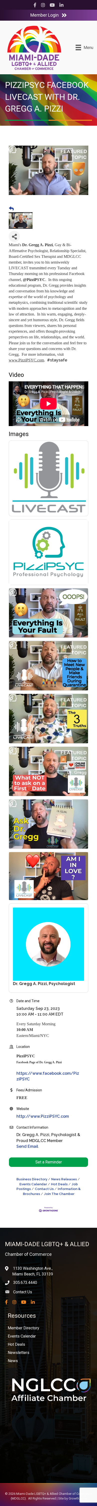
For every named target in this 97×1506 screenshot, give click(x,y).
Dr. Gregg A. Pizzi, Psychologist (44, 983)
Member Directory (23, 1328)
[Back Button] (11, 208)
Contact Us (44, 1189)
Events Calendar (22, 1336)
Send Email (27, 1146)
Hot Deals (59, 1184)
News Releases (64, 1179)
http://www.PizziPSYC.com (42, 1116)
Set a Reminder (48, 1162)
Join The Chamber (59, 1194)
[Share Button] (14, 236)
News (13, 1360)
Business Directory (31, 1179)
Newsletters (18, 1352)
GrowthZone (78, 1498)
